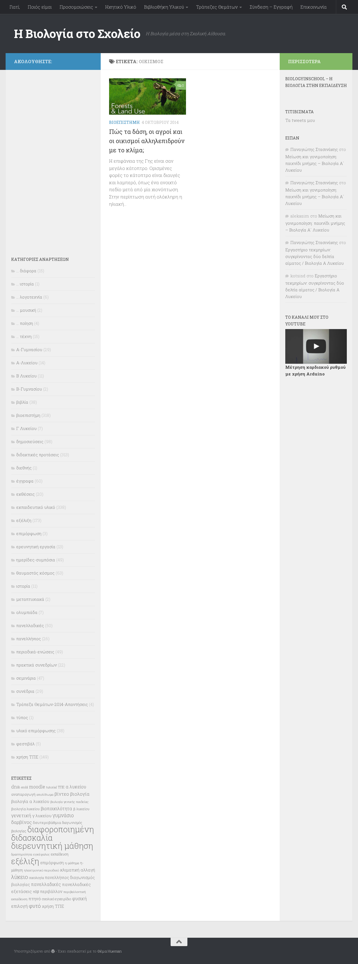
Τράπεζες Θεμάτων (217, 7)
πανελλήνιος (28, 638)
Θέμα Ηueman (109, 951)
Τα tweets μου (300, 120)
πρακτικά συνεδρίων (36, 665)
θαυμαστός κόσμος (35, 573)
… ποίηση (24, 323)
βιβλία (22, 402)
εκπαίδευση (60, 854)
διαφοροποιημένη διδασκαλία (52, 833)
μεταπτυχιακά (30, 599)
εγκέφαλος (41, 854)
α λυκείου (76, 787)
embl (24, 787)
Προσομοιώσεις (76, 7)
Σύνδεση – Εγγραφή (271, 7)
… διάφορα (26, 270)
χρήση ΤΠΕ (27, 757)
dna (15, 787)
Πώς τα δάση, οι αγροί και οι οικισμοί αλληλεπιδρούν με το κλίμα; (147, 140)
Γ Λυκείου (26, 428)
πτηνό (35, 898)
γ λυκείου (41, 815)
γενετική (21, 815)
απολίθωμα (45, 794)
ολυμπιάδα (26, 612)
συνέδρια (25, 691)
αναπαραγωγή (23, 794)
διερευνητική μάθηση (52, 845)
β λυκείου (81, 809)
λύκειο (19, 876)
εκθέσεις (25, 494)
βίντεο (62, 794)
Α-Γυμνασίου (29, 349)
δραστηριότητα (21, 854)
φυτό (35, 905)
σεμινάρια (26, 678)
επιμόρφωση (28, 533)
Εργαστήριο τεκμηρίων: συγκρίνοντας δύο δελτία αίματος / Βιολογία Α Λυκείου (314, 256)
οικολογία (36, 877)
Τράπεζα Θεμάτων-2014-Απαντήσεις (52, 704)
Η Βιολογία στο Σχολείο (77, 33)
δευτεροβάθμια (47, 822)
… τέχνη (24, 336)
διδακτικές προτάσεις (37, 454)
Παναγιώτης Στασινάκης (314, 149)
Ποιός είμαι (40, 7)
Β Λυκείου (26, 376)
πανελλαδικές (30, 625)
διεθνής (24, 468)
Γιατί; (15, 7)
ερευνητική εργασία (35, 546)
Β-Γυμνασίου (29, 389)
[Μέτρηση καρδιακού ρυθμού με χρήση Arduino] (316, 346)
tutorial (51, 787)
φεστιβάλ (25, 743)
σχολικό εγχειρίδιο (56, 899)
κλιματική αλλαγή (77, 870)
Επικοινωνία (313, 7)
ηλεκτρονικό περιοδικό (41, 870)
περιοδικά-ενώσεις (35, 652)
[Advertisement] (53, 159)
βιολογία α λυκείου (30, 801)
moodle (37, 787)
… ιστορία (25, 284)
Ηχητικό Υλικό (120, 7)
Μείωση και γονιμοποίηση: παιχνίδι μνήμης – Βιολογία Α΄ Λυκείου (314, 163)
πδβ (36, 891)
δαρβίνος (21, 822)
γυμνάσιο (63, 815)
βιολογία (80, 794)
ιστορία (23, 586)
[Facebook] (89, 60)
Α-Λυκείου (26, 362)
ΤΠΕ (61, 787)
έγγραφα (25, 481)
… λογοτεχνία (29, 297)
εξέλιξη (23, 520)
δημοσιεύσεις (29, 441)
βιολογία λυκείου (25, 809)
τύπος (22, 717)
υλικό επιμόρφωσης (36, 730)
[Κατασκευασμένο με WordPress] (53, 951)
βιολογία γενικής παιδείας (69, 802)
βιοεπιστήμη (124, 122)
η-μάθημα (72, 863)
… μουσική (26, 310)
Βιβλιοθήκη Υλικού (164, 7)
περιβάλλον (51, 891)
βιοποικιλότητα (56, 808)
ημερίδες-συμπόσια (35, 560)
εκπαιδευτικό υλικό (35, 507)
